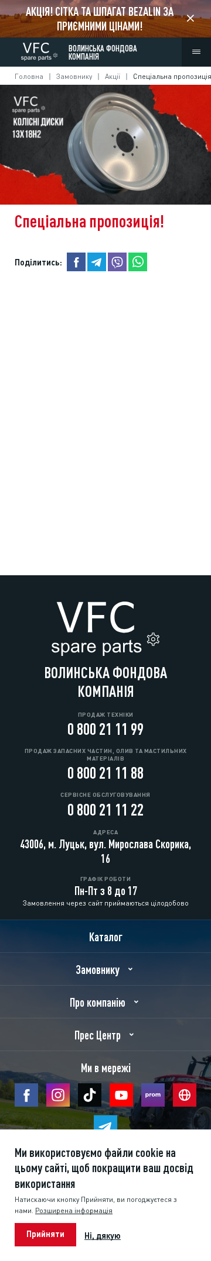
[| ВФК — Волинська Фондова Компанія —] (39, 49)
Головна (29, 75)
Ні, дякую (102, 1234)
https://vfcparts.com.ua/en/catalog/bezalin (105, 18)
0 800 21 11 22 (105, 807)
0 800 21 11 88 (105, 771)
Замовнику (74, 75)
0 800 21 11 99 (105, 727)
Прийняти (45, 1233)
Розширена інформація (74, 1209)
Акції (112, 75)
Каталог (105, 936)
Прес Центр (97, 1034)
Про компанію (97, 1001)
